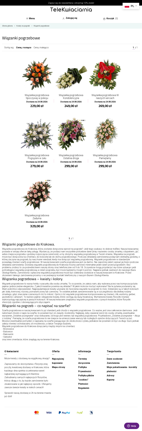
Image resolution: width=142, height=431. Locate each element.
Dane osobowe (114, 359)
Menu (32, 18)
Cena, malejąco (41, 47)
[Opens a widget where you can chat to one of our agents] (131, 426)
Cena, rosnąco (23, 47)
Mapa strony (58, 367)
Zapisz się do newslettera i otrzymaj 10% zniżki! (71, 3)
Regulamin (83, 388)
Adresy (110, 375)
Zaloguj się (71, 18)
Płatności (83, 384)
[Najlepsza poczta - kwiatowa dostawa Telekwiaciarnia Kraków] (71, 10)
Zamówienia (113, 363)
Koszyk (112, 18)
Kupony (110, 379)
